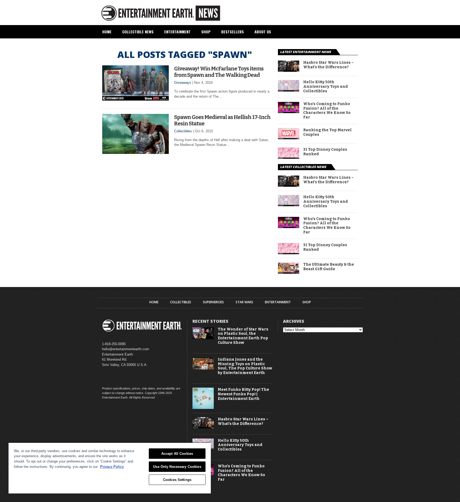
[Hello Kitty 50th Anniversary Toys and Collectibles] (288, 90)
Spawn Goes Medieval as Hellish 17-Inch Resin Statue (222, 120)
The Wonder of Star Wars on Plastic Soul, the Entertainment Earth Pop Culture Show (243, 336)
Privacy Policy (112, 467)
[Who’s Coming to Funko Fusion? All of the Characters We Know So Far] (288, 111)
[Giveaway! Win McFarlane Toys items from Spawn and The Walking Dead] (135, 99)
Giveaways (182, 83)
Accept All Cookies (177, 454)
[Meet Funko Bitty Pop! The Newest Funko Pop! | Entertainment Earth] (203, 408)
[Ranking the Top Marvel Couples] (288, 138)
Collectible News (138, 31)
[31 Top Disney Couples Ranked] (288, 157)
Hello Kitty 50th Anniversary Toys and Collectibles (325, 86)
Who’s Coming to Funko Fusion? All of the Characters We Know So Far (327, 110)
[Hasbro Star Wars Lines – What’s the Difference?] (288, 70)
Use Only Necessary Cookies (177, 467)
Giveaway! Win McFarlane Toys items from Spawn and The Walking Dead (219, 71)
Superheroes (213, 302)
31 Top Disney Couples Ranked (325, 152)
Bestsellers (232, 31)
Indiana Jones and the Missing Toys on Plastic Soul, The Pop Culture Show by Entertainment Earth (245, 366)
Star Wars (244, 302)
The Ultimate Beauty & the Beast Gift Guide (328, 266)
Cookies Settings (177, 480)
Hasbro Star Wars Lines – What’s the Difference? (328, 65)
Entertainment (177, 31)
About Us (262, 31)
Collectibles (183, 131)
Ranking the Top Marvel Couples (327, 132)
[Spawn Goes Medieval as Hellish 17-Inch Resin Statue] (135, 152)
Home (107, 31)
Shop (206, 31)
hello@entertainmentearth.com (125, 349)
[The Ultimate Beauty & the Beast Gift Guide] (288, 272)
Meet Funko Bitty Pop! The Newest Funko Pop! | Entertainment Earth (243, 394)
